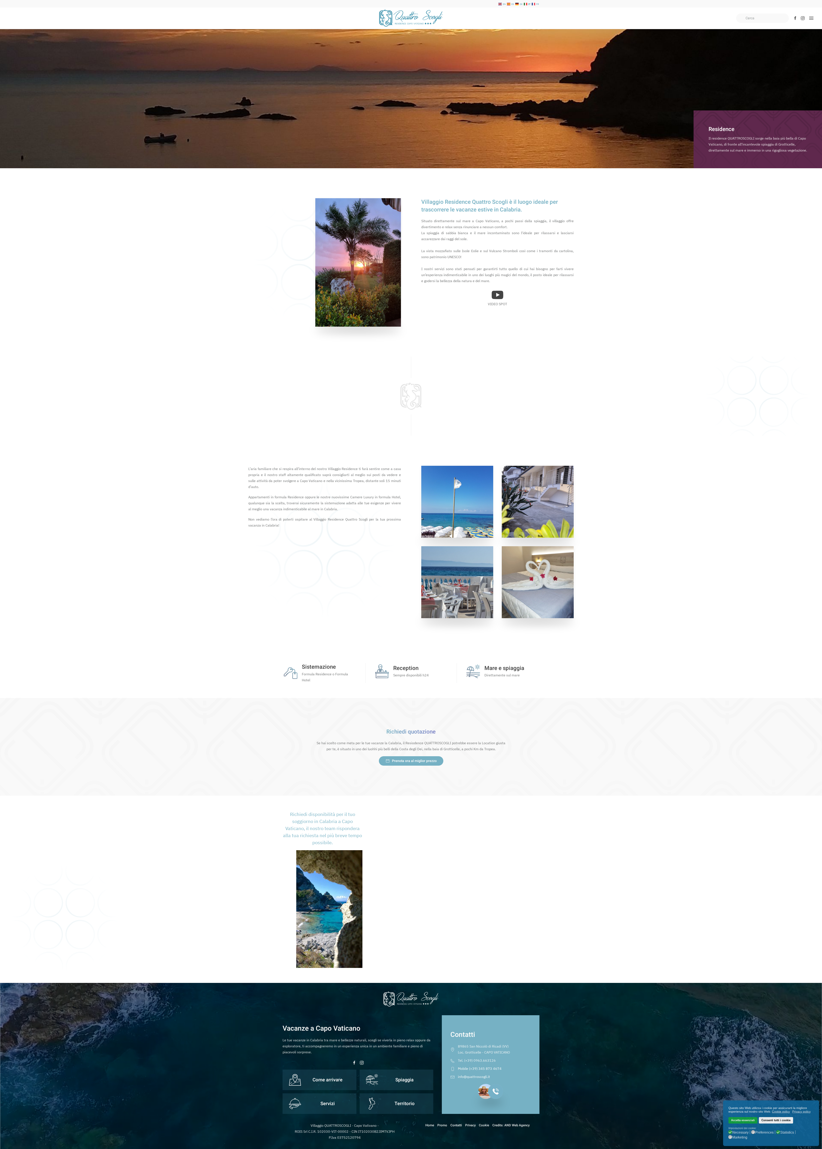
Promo (442, 1125)
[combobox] (762, 18)
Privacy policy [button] (801, 1111)
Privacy (470, 1125)
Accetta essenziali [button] (743, 1120)
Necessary (740, 1132)
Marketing (739, 1137)
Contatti (456, 1125)
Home (429, 1125)
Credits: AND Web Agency (511, 1125)
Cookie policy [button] (781, 1111)
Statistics (787, 1132)
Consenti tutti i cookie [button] (776, 1120)
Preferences (764, 1132)
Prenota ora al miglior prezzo (414, 761)
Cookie (484, 1125)
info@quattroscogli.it (474, 1077)
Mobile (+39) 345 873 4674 (480, 1068)
